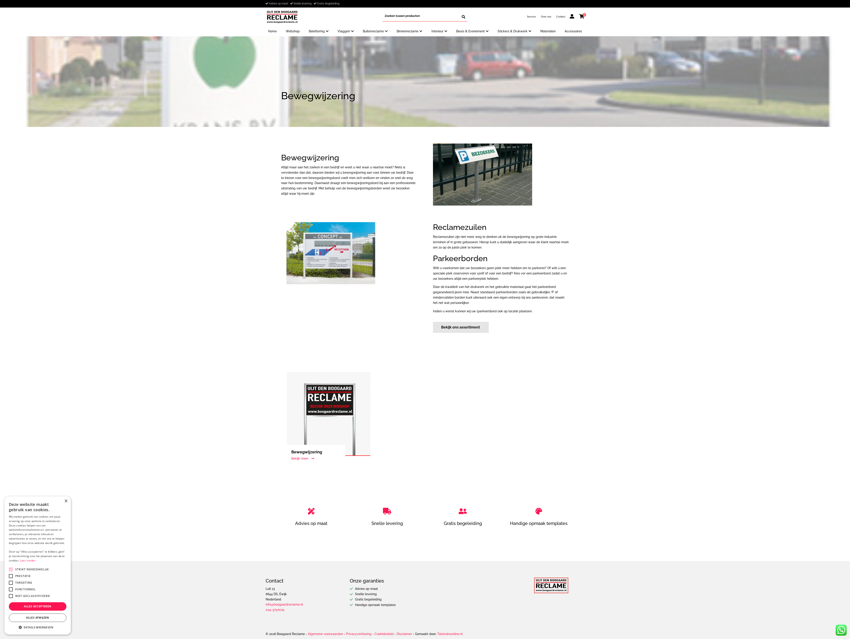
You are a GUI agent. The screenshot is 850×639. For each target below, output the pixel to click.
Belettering (317, 31)
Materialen (548, 31)
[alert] (37, 565)
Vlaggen (344, 31)
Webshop (293, 31)
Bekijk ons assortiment (460, 327)
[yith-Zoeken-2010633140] (464, 17)
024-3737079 (275, 610)
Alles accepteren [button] (37, 606)
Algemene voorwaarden (325, 634)
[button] (37, 627)
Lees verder (27, 560)
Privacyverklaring (358, 634)
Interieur (437, 31)
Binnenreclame (407, 31)
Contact (560, 16)
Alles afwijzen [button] (37, 618)
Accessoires (573, 31)
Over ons (546, 16)
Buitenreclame (373, 31)
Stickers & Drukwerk (512, 31)
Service (531, 16)
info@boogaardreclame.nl (284, 604)
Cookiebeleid (384, 634)
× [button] (66, 501)
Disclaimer (404, 634)
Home (272, 31)
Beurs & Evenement (470, 31)
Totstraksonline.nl (450, 634)
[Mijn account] (572, 17)
